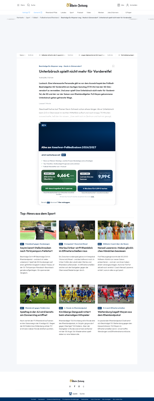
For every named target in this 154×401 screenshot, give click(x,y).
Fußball (35, 18)
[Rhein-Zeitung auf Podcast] (83, 386)
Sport (28, 18)
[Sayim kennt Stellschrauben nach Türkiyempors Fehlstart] (38, 230)
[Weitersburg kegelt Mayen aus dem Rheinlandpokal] (116, 294)
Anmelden (133, 5)
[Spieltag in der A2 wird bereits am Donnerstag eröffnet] (38, 294)
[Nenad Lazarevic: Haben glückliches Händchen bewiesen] (116, 230)
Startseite (20, 18)
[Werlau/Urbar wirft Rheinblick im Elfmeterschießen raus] (77, 230)
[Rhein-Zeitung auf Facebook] (74, 386)
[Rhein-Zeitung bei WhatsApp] (70, 386)
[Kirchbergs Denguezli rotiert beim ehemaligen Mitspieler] (77, 294)
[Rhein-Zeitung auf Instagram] (79, 386)
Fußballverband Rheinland (49, 18)
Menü (22, 5)
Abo (122, 5)
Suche (33, 5)
